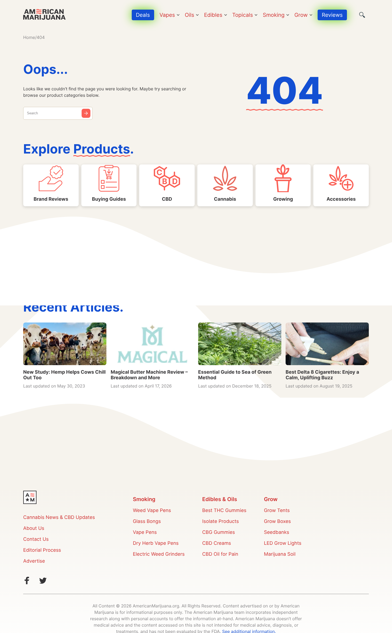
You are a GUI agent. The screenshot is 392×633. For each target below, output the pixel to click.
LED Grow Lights (283, 543)
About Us (33, 528)
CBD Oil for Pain (220, 554)
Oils (189, 15)
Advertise (34, 561)
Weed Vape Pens (152, 510)
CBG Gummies (218, 532)
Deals (143, 15)
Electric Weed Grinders (159, 554)
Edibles (213, 15)
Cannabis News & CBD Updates (59, 517)
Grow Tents (277, 510)
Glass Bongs (147, 521)
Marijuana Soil (280, 554)
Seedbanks (276, 532)
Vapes (167, 15)
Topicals (242, 15)
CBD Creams (216, 543)
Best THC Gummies (224, 510)
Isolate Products (220, 521)
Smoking (274, 15)
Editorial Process (42, 550)
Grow (301, 15)
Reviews (332, 15)
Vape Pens (145, 532)
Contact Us (36, 539)
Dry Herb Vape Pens (155, 543)
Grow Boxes (277, 521)
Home (29, 37)
